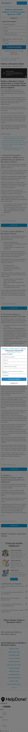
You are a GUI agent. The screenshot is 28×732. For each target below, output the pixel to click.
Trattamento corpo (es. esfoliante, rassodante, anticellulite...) (12, 372)
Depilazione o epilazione (9, 356)
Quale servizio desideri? (7, 354)
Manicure (6, 360)
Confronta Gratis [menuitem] (14, 379)
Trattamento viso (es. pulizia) (10, 366)
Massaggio (6, 375)
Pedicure (6, 363)
